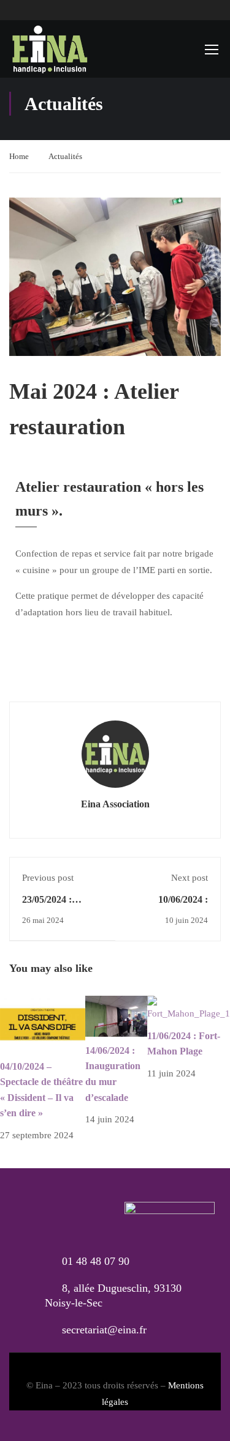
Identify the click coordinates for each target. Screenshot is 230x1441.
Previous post (48, 878)
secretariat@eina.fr (104, 1330)
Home (19, 156)
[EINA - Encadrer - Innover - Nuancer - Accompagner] (49, 49)
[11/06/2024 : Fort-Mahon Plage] (188, 1008)
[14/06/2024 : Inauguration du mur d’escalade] (116, 1015)
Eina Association (115, 804)
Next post (189, 878)
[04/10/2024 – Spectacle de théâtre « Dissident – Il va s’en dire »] (42, 1023)
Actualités (65, 156)
